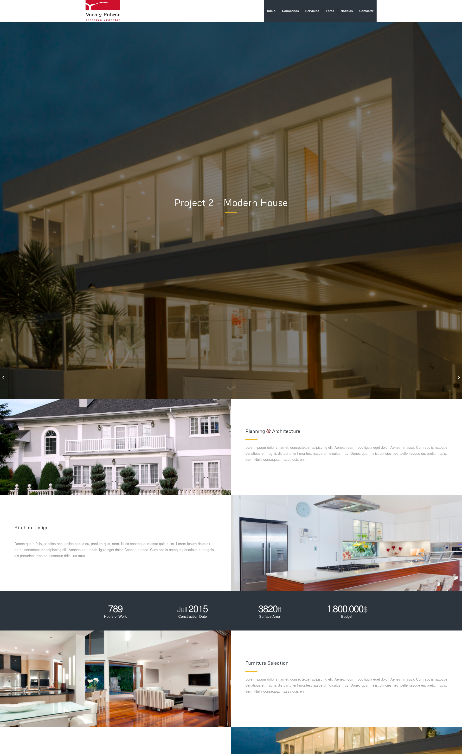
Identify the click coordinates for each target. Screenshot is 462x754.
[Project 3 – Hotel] (458, 377)
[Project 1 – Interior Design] (3, 377)
